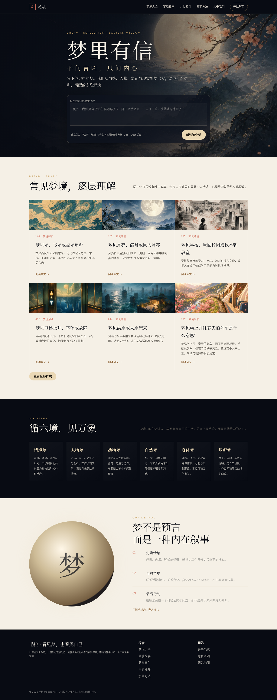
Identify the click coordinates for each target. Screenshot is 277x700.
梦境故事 (168, 6)
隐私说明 (204, 656)
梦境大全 (152, 6)
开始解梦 (239, 6)
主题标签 (144, 669)
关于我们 (219, 6)
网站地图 (204, 663)
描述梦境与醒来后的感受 (82, 101)
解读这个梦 (193, 135)
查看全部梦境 (43, 376)
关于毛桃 (204, 649)
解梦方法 (202, 6)
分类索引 (185, 6)
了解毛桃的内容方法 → (145, 609)
